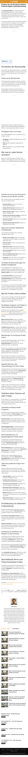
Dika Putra (14, 606)
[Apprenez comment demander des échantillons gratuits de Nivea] (4, 698)
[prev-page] (2, 710)
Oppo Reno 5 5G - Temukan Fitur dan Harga (12, 734)
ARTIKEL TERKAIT (6, 628)
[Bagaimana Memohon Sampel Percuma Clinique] (4, 640)
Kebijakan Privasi (14, 751)
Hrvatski (3, 674)
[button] (2, 1)
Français (3, 635)
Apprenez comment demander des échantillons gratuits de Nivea (17, 698)
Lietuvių (3, 680)
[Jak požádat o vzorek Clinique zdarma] (4, 659)
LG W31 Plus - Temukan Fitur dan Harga (11, 728)
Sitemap (2, 749)
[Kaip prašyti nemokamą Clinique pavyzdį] (4, 679)
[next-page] (4, 710)
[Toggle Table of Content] (9, 61)
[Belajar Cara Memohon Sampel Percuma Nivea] (4, 692)
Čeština (3, 661)
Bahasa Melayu (4, 641)
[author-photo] (14, 604)
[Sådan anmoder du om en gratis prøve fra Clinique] (4, 666)
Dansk (3, 667)
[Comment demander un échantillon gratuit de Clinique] (4, 633)
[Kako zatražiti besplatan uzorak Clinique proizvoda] (4, 672)
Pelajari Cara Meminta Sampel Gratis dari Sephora (20, 591)
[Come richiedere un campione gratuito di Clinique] (4, 653)
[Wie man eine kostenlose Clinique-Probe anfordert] (4, 646)
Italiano (3, 654)
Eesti (2, 687)
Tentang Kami (17, 749)
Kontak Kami (23, 749)
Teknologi (3, 716)
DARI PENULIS (15, 628)
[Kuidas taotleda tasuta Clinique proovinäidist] (4, 685)
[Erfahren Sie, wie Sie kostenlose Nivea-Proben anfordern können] (4, 705)
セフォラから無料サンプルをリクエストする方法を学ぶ (7, 592)
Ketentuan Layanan (9, 749)
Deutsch (3, 648)
